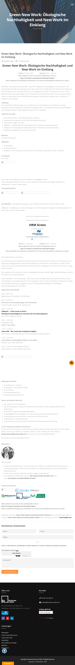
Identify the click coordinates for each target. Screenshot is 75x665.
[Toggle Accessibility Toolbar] (4, 650)
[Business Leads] (14, 15)
